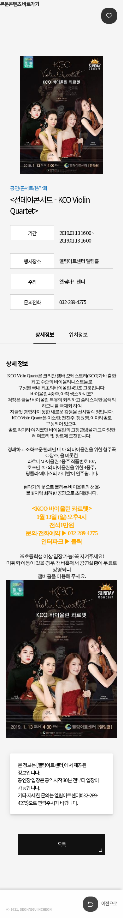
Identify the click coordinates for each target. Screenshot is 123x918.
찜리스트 (109, 16)
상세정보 (44, 334)
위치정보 (78, 334)
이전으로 (109, 903)
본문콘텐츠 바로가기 (19, 4)
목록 (61, 844)
